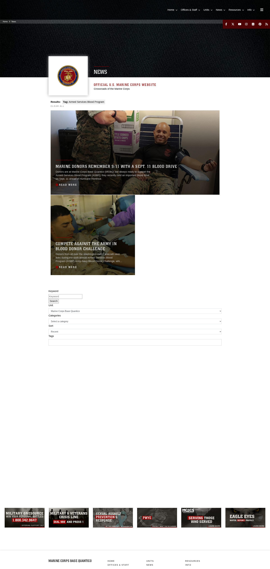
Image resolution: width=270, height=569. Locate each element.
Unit (51, 305)
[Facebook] (226, 24)
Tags (51, 336)
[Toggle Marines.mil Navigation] (261, 10)
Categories (55, 315)
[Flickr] (253, 24)
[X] (233, 24)
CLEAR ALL (58, 106)
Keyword (53, 291)
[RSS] (266, 24)
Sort (51, 325)
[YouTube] (239, 24)
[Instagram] (246, 24)
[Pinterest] (259, 24)
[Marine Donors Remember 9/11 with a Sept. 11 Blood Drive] (135, 152)
